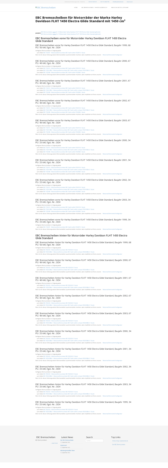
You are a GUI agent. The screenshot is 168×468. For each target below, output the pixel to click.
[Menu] (132, 7)
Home (76, 7)
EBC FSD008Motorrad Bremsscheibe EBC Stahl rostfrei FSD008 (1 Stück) (64, 72)
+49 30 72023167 (92, 2)
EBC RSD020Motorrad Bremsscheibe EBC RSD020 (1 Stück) (60, 250)
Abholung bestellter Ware (120, 7)
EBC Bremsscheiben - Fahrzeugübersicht (94, 7)
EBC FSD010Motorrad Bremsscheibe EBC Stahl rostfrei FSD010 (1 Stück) (64, 68)
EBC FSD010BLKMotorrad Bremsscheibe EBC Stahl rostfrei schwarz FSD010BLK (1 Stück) (68, 70)
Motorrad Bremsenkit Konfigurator (112, 55)
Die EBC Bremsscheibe (118, 444)
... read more (54, 443)
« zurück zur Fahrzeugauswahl (43, 24)
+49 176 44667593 (104, 2)
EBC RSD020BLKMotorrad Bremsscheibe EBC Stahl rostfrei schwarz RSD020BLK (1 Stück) (68, 252)
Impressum (130, 2)
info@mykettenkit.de (118, 2)
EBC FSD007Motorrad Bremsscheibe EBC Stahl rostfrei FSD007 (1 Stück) (64, 53)
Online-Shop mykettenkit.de (120, 441)
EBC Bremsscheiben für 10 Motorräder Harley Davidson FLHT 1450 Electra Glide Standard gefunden (70, 32)
